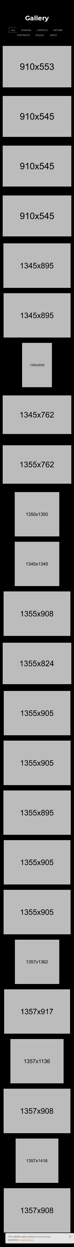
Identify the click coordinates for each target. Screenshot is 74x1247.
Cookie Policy (27, 1239)
